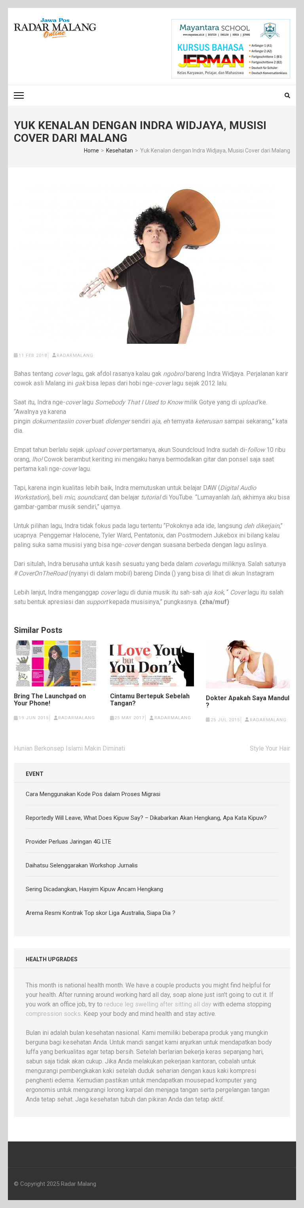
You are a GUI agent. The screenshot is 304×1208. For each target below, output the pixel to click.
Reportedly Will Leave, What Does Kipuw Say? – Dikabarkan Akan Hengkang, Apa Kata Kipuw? (146, 817)
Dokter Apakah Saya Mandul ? (247, 702)
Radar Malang (78, 1183)
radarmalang (75, 355)
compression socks (53, 1013)
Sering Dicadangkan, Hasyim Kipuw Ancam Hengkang (94, 889)
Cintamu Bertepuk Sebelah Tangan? (150, 700)
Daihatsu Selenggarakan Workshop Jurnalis (82, 865)
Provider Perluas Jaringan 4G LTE (68, 841)
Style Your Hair (270, 748)
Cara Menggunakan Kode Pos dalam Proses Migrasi (93, 794)
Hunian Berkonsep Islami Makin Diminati (69, 748)
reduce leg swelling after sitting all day (157, 1004)
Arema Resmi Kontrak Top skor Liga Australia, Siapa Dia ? (100, 912)
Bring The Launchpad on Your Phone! (50, 700)
